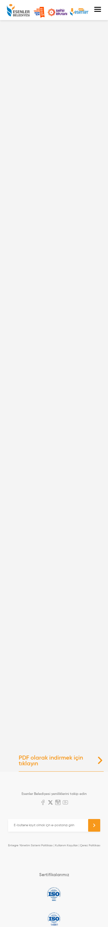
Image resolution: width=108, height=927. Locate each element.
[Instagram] (57, 803)
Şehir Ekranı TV (57, 12)
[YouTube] (65, 803)
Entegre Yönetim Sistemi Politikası (30, 845)
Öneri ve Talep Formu (39, 12)
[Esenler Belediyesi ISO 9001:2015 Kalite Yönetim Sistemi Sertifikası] (54, 894)
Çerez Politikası (90, 845)
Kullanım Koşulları (66, 845)
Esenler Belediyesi (18, 10)
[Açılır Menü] (97, 10)
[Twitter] (50, 803)
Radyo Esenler (79, 12)
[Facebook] (43, 803)
